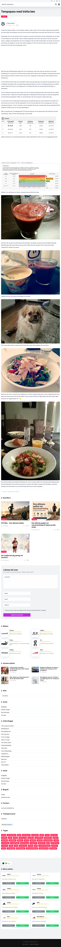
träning (3, 848)
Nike (48, 843)
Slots (36, 845)
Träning (4, 16)
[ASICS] (4, 877)
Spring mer (4, 759)
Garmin (12, 630)
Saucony (30, 845)
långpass (55, 837)
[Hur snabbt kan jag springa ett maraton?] (15, 543)
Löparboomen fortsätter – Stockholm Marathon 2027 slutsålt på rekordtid (19, 669)
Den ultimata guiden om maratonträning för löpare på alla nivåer (43, 525)
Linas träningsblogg (6, 751)
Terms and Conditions (34, 944)
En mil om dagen (5, 737)
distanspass (54, 835)
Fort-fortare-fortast (6, 742)
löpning (26, 840)
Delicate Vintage (5, 709)
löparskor (20, 840)
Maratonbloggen (5, 756)
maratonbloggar (15, 843)
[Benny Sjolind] (7, 4)
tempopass (17, 491)
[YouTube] (56, 1)
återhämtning (53, 848)
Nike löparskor (54, 843)
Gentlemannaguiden (6, 745)
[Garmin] (5, 636)
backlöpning (35, 835)
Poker (11, 845)
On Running (4, 845)
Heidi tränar (4, 748)
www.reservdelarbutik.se (7, 808)
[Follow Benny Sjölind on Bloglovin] (7, 825)
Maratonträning (11, 491)
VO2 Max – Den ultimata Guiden (12, 523)
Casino (47, 835)
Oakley (42, 630)
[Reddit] (59, 1)
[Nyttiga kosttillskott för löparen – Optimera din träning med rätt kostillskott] (35, 672)
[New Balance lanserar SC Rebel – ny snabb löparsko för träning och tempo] (35, 683)
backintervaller (26, 835)
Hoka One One (22, 837)
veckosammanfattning (32, 848)
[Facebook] (51, 1)
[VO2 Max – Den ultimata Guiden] (15, 510)
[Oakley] (35, 636)
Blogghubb (4, 707)
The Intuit (3, 715)
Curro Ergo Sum (5, 734)
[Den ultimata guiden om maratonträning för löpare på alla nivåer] (46, 510)
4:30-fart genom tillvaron (7, 726)
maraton (56, 840)
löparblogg (4, 840)
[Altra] (35, 656)
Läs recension (9, 883)
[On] (35, 646)
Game (10, 837)
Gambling (4, 837)
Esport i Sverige (5, 740)
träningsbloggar (20, 848)
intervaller (30, 837)
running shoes (22, 845)
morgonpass (33, 843)
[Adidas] (4, 905)
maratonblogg (5, 843)
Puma (11, 640)
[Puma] (5, 646)
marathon (39, 840)
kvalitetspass (48, 837)
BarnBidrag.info (5, 728)
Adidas (3, 835)
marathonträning (48, 840)
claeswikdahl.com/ (6, 731)
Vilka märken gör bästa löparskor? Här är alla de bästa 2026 (19, 677)
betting (41, 835)
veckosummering (43, 848)
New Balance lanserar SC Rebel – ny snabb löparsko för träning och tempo (49, 678)
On (41, 640)
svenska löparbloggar (44, 845)
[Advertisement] (30, 59)
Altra (41, 650)
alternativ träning (11, 835)
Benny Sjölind (11, 23)
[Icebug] (5, 656)
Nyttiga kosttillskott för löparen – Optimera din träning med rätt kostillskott (49, 669)
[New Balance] (34, 919)
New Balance (42, 843)
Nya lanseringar (5, 712)
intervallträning (39, 837)
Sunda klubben (5, 765)
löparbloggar (12, 840)
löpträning (5, 491)
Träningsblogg (11, 848)
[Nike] (34, 905)
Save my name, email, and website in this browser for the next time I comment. (25, 610)
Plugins (3, 794)
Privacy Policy (25, 944)
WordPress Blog (5, 797)
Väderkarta (4, 818)
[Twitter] (54, 1)
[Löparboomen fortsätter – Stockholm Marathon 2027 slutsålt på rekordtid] (5, 674)
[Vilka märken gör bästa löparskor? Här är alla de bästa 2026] (5, 683)
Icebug (11, 650)
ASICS (19, 835)
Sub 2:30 (3, 762)
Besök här (22, 883)
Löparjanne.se (4, 753)
